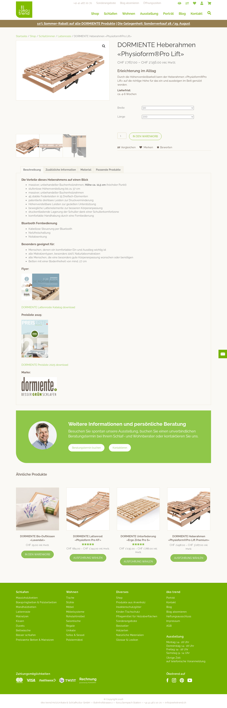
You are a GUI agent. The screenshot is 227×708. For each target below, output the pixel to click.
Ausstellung (149, 13)
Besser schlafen (26, 635)
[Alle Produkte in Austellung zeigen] (179, 3)
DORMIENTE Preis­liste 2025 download (44, 364)
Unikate (71, 630)
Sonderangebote (106, 3)
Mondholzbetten (26, 607)
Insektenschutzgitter (128, 607)
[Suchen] (208, 13)
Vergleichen (128, 147)
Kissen (20, 621)
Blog (182, 13)
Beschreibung (32, 169)
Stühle (70, 602)
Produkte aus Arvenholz (130, 602)
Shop (95, 13)
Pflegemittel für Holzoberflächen (136, 616)
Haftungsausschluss (178, 616)
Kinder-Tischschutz (128, 611)
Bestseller (122, 625)
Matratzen (22, 616)
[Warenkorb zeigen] (209, 3)
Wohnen (128, 13)
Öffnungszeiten (152, 3)
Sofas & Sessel (75, 635)
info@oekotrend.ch (175, 702)
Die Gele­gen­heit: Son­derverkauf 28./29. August (154, 23)
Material (86, 169)
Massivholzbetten (27, 597)
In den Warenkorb (145, 136)
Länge (121, 116)
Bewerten (166, 147)
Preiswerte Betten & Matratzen (35, 639)
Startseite (21, 36)
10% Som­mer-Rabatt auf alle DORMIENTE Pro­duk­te (76, 23)
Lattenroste (64, 36)
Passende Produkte (108, 169)
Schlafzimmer (47, 36)
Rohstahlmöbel (75, 616)
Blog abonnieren (129, 3)
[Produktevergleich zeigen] (187, 3)
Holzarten (122, 630)
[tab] (32, 169)
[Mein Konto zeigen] (202, 3)
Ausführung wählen (88, 557)
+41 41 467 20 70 (82, 3)
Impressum (173, 621)
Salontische (73, 621)
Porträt (168, 13)
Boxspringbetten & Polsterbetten (36, 602)
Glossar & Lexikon (127, 639)
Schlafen (110, 13)
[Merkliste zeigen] (194, 3)
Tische (70, 597)
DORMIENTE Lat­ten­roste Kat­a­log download (48, 307)
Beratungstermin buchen (86, 447)
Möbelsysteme (75, 611)
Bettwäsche (23, 630)
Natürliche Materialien (130, 635)
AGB (169, 625)
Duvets (20, 625)
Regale (70, 625)
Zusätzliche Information (61, 169)
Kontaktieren (120, 447)
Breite (121, 107)
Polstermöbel (74, 639)
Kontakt (197, 13)
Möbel (70, 607)
